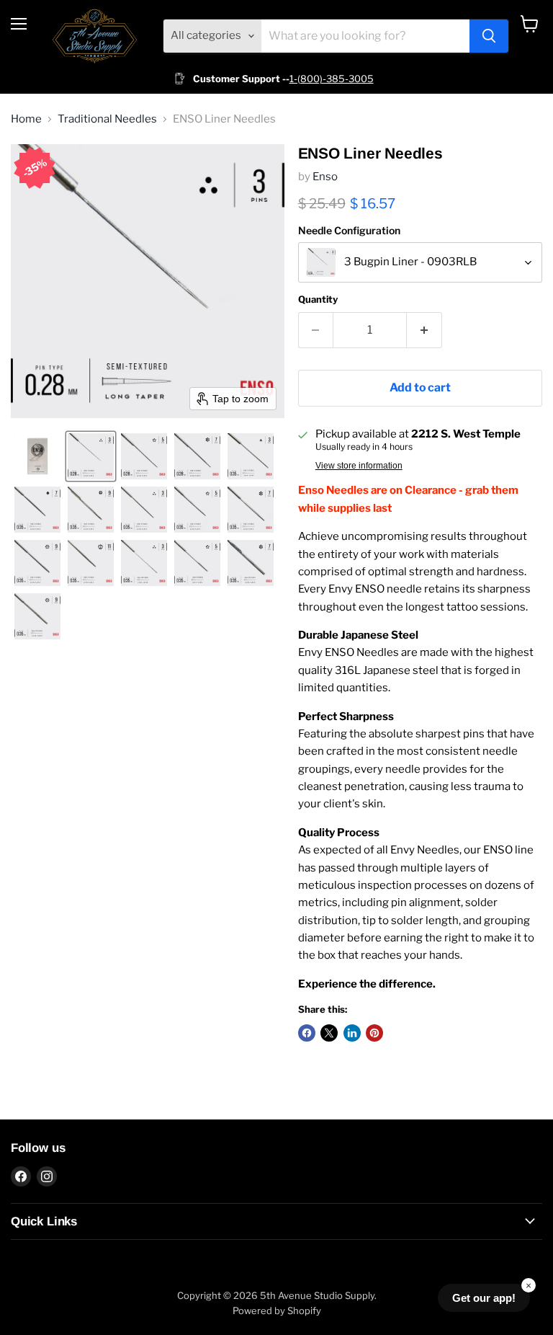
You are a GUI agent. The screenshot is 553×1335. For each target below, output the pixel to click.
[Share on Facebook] (306, 1033)
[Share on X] (329, 1033)
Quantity (318, 299)
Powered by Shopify (277, 1310)
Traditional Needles (107, 119)
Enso (325, 176)
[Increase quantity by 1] (424, 330)
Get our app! (484, 1298)
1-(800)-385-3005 (331, 78)
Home (26, 119)
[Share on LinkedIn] (352, 1033)
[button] (37, 456)
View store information (359, 466)
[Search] (488, 36)
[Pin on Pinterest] (374, 1033)
